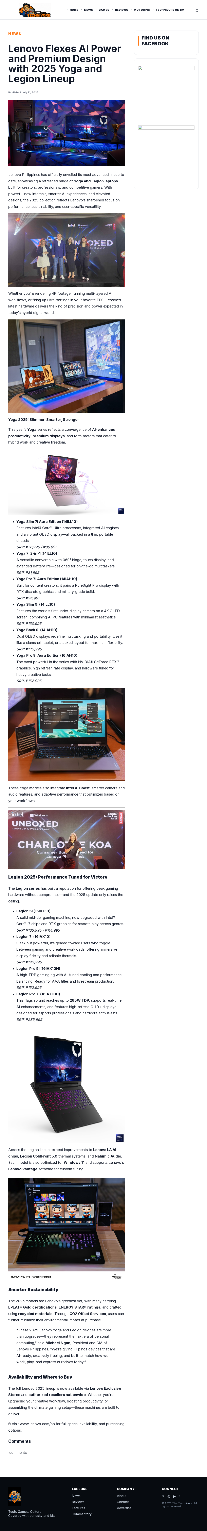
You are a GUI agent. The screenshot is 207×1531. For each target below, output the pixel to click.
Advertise (124, 1508)
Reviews (121, 9)
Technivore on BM (170, 9)
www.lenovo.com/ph (37, 1424)
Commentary (82, 1514)
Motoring (142, 9)
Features (78, 1508)
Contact (123, 1502)
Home (74, 9)
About (121, 1496)
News (88, 9)
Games (104, 9)
